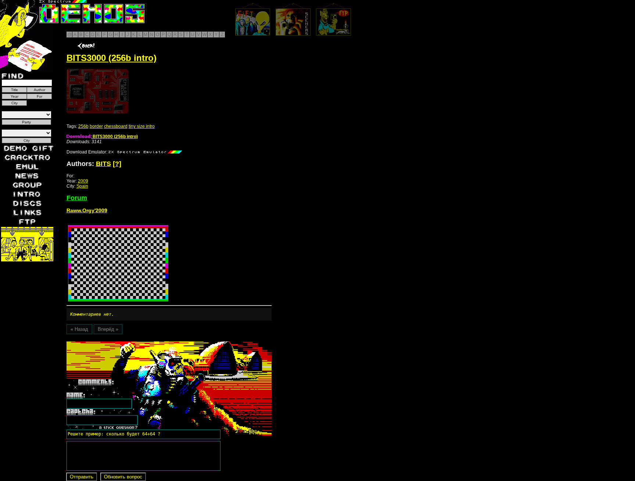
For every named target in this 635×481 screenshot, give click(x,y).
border (96, 126)
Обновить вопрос (123, 477)
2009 (83, 181)
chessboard (116, 126)
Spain (82, 186)
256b (83, 126)
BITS (103, 163)
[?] (117, 163)
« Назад (79, 329)
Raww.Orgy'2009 (87, 210)
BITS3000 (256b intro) (115, 136)
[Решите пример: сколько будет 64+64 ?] (113, 344)
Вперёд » (108, 329)
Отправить (81, 477)
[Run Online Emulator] (97, 91)
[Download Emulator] (145, 152)
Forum (77, 198)
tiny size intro (142, 126)
